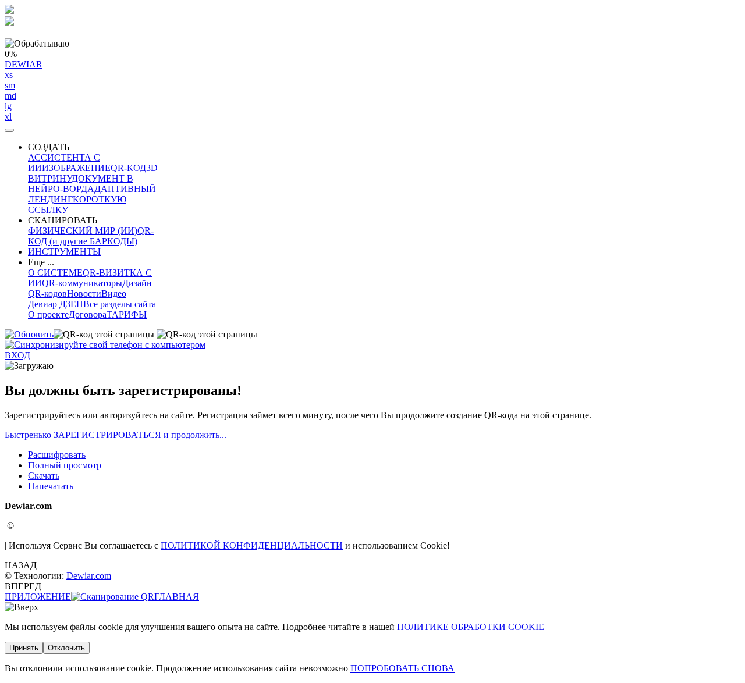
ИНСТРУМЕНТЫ (64, 252)
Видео (113, 293)
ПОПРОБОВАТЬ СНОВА (402, 668)
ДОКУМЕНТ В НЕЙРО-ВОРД (80, 183)
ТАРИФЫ (127, 314)
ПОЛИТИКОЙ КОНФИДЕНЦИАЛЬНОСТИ (252, 545)
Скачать (43, 476)
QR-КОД (128, 168)
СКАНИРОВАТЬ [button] (62, 220)
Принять (23, 647)
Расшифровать (57, 455)
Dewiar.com (88, 576)
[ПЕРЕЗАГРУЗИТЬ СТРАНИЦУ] (29, 334)
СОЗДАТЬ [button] (48, 147)
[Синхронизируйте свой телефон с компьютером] (105, 345)
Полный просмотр (64, 465)
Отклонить (66, 647)
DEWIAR (23, 90)
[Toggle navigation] (9, 130)
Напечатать (50, 486)
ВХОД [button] (17, 355)
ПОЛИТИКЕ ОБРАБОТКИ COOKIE (470, 627)
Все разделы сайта (119, 304)
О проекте (48, 314)
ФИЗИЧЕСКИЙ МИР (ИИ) (82, 231)
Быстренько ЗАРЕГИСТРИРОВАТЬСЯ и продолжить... (115, 435)
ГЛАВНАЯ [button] (176, 597)
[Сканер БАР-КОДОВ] (112, 597)
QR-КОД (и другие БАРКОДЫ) (91, 236)
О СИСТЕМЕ (55, 273)
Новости (84, 293)
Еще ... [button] (41, 262)
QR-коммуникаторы (82, 283)
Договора (88, 314)
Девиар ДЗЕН (55, 304)
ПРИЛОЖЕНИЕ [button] (38, 597)
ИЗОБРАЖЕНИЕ (76, 168)
